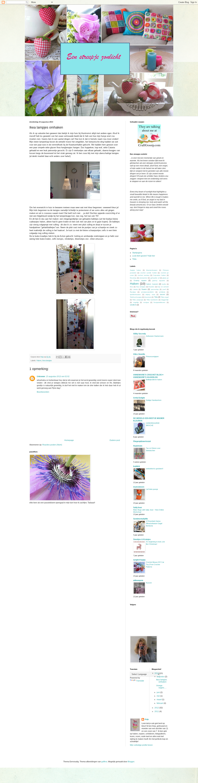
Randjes (133, 292)
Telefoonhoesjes (136, 297)
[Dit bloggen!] (60, 357)
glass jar (166, 278)
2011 (157, 711)
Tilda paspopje (137, 300)
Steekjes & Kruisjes (142, 539)
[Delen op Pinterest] (69, 357)
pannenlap (155, 289)
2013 (157, 673)
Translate (140, 681)
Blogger (131, 762)
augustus (161, 677)
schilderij (162, 292)
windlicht (133, 305)
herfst (164, 284)
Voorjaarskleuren (159, 302)
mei (158, 696)
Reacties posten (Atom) (52, 445)
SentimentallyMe (140, 519)
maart (159, 699)
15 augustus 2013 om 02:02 (57, 376)
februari (160, 703)
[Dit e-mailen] (57, 357)
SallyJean (137, 507)
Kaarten (151, 287)
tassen (162, 294)
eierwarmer (143, 278)
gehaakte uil (155, 278)
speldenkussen (135, 294)
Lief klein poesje (152, 489)
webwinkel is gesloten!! (154, 469)
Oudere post (115, 440)
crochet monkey (143, 275)
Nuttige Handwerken (153, 400)
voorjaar (146, 302)
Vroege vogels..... (161, 687)
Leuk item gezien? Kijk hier (143, 256)
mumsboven (138, 487)
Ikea (131, 287)
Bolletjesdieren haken (154, 380)
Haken (39, 360)
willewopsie (138, 580)
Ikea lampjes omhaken (161, 681)
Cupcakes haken (159, 275)
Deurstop (133, 278)
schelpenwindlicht (147, 292)
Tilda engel (165, 297)
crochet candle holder (148, 273)
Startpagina (137, 253)
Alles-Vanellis (139, 354)
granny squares (158, 280)
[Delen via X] (63, 357)
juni (158, 692)
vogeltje (136, 302)
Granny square (140, 280)
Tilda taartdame (152, 300)
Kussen (149, 583)
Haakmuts (137, 446)
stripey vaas (150, 294)
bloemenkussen (151, 270)
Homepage (69, 440)
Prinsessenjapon (152, 356)
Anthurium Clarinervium (155, 336)
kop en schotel (163, 287)
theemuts (147, 297)
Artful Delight (139, 398)
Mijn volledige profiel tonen (141, 745)
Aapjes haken (135, 270)
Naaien (144, 289)
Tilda (134, 259)
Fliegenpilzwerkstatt (142, 441)
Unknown (41, 376)
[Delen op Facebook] (66, 357)
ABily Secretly (139, 334)
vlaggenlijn (165, 300)
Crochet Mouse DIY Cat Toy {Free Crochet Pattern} (155, 564)
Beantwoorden (43, 392)
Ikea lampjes (47, 360)
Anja (147, 719)
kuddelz (136, 466)
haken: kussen (152, 284)
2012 (157, 708)
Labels (135, 289)
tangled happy (139, 560)
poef (164, 289)
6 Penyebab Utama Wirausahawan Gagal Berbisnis (154, 523)
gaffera (104, 762)
